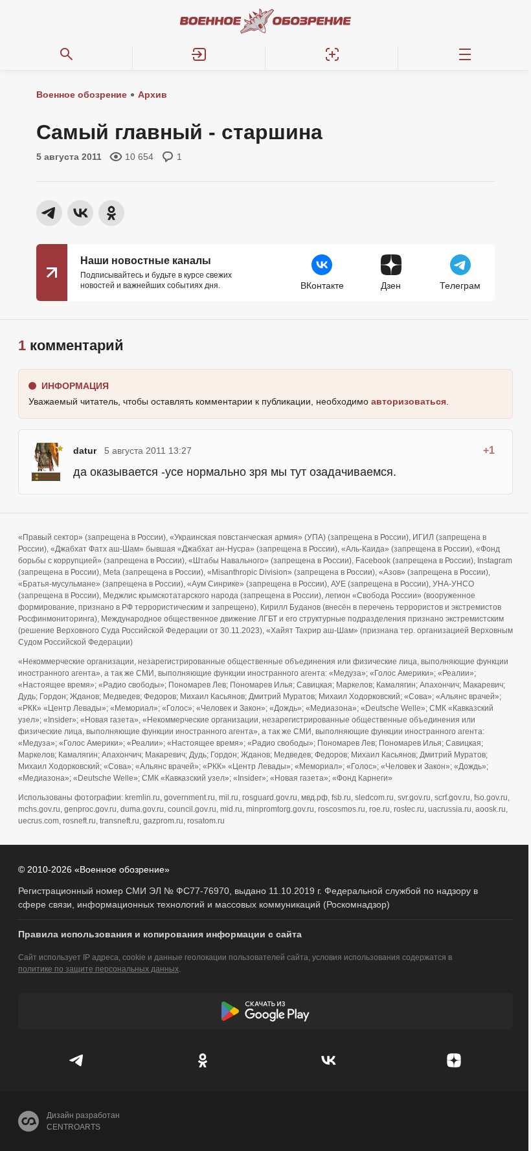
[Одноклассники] (203, 1060)
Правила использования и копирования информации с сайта (160, 934)
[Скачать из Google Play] (265, 1011)
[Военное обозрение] (265, 21)
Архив (152, 94)
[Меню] (464, 54)
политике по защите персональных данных (98, 969)
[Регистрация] (332, 54)
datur (84, 450)
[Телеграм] (77, 1060)
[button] (199, 54)
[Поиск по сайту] (66, 54)
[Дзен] (454, 1060)
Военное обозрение (81, 94)
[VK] (328, 1060)
